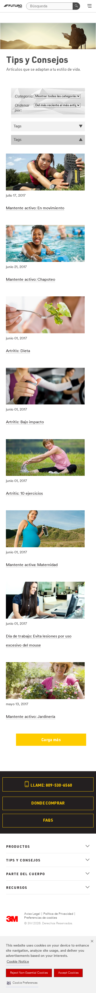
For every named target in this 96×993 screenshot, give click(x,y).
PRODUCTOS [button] (18, 846)
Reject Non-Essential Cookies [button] (29, 972)
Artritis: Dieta (18, 351)
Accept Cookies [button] (68, 972)
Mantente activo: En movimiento (35, 208)
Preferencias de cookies (40, 917)
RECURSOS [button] (16, 887)
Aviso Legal (32, 913)
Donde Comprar (47, 802)
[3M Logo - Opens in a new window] (13, 6)
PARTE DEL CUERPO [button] (25, 873)
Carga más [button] (51, 739)
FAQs (48, 820)
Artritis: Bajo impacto (25, 422)
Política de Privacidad (58, 913)
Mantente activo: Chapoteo (30, 280)
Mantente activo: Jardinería (30, 717)
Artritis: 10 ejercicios (24, 494)
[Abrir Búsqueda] (89, 6)
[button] (22, 983)
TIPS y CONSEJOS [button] (23, 860)
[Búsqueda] (76, 6)
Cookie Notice (18, 962)
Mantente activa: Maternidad (32, 565)
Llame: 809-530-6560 (51, 785)
